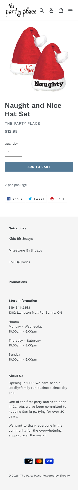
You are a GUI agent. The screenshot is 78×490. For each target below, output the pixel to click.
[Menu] (70, 10)
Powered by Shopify (56, 475)
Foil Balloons (19, 262)
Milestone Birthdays (25, 250)
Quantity (11, 143)
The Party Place (30, 475)
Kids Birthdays (21, 239)
